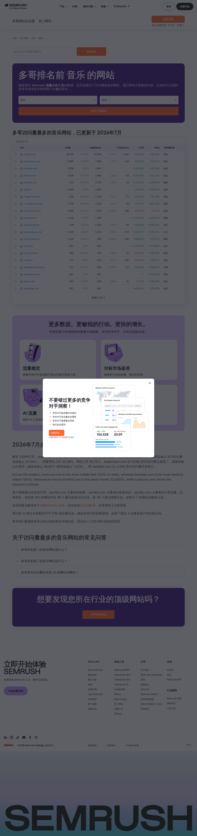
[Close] (150, 383)
